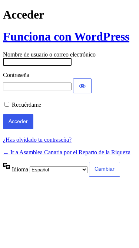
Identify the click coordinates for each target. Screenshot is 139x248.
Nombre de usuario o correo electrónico (49, 54)
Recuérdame (26, 105)
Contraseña (16, 75)
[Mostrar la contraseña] (82, 85)
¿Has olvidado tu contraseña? (37, 139)
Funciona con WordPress (66, 36)
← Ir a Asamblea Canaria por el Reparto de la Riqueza (66, 152)
